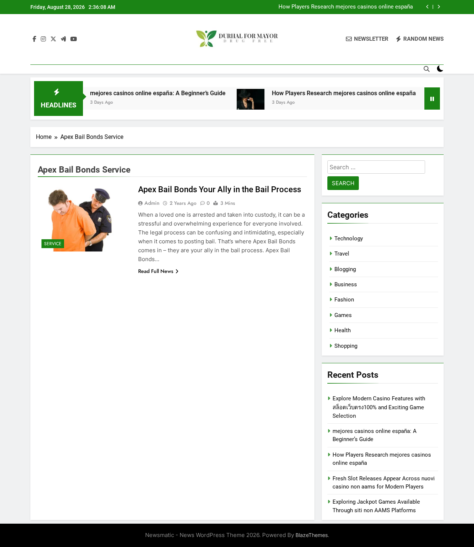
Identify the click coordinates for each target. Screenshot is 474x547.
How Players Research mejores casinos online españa (345, 7)
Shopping (345, 346)
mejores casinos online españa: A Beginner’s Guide (146, 93)
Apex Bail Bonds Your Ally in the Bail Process (219, 189)
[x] (53, 39)
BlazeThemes (312, 535)
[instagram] (43, 39)
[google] (63, 39)
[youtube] (73, 39)
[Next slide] (439, 7)
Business (345, 284)
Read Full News (155, 271)
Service (52, 243)
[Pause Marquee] (432, 98)
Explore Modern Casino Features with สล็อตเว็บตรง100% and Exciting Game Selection (379, 407)
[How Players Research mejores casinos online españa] (239, 103)
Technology (348, 238)
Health (342, 330)
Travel (341, 253)
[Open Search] (427, 69)
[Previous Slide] (428, 7)
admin (152, 203)
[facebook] (34, 39)
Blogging (345, 269)
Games (343, 315)
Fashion (344, 299)
